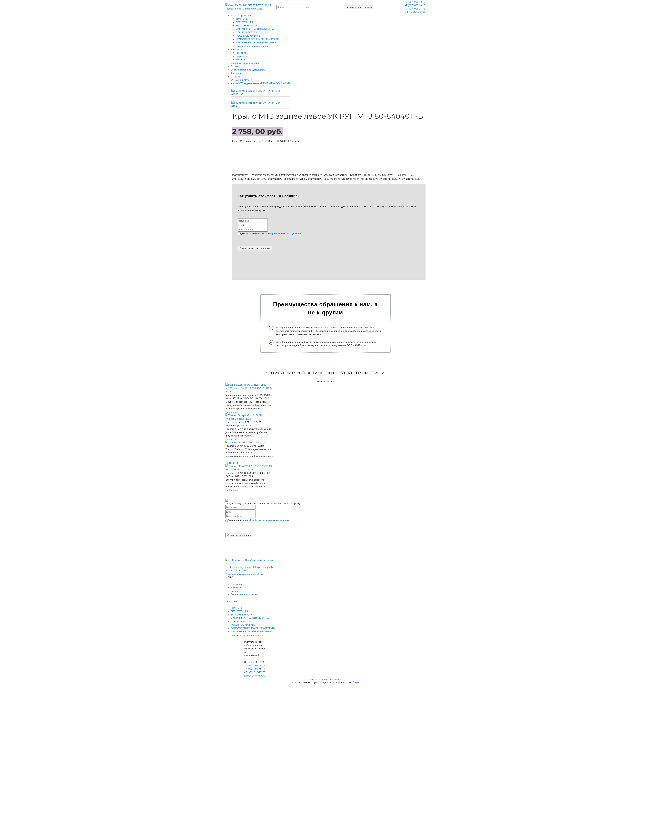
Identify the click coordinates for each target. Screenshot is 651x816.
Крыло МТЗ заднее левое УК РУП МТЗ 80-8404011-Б (260, 83)
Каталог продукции (241, 15)
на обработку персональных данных (279, 233)
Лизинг (234, 66)
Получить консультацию (359, 6)
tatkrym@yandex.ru (415, 12)
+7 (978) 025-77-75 (254, 672)
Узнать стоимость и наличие (254, 248)
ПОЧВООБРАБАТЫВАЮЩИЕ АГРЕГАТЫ (258, 39)
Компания (236, 49)
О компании (237, 584)
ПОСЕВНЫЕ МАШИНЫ (248, 35)
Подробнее (231, 411)
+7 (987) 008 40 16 (415, 1)
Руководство (242, 56)
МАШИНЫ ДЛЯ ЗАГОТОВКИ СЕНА (255, 29)
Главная (235, 76)
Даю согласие (270, 233)
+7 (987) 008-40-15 (254, 668)
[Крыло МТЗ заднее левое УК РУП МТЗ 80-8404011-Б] (260, 92)
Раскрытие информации (300, 774)
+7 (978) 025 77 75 (415, 8)
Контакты (236, 73)
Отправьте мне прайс (239, 534)
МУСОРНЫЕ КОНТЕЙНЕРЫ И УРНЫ (256, 42)
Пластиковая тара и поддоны (252, 45)
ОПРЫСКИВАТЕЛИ (246, 32)
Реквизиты (241, 52)
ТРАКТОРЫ (242, 18)
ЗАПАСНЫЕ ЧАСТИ (246, 25)
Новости (240, 59)
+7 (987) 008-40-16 (254, 665)
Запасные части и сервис (245, 62)
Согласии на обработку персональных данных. (312, 700)
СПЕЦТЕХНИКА (244, 22)
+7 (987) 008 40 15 (415, 5)
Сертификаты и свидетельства (248, 69)
